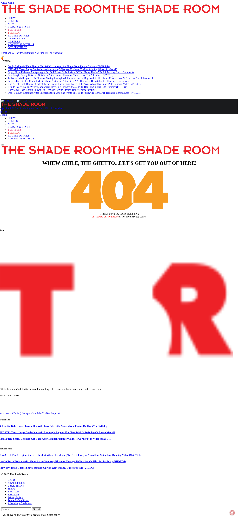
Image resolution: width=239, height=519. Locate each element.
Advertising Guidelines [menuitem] (20, 503)
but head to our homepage (105, 216)
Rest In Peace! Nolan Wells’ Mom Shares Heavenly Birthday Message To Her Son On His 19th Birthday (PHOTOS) (68, 87)
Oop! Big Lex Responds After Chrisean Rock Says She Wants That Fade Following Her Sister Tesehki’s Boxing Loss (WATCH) (74, 92)
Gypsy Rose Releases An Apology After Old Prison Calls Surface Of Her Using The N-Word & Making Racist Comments (71, 72)
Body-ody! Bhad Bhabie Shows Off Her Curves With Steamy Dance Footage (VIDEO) (53, 89)
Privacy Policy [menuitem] (15, 497)
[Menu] (3, 56)
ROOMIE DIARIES (18, 35)
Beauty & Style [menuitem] (16, 485)
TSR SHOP (14, 32)
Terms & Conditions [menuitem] (18, 500)
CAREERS (14, 41)
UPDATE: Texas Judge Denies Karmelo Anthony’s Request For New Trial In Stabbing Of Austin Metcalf (62, 69)
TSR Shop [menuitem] (13, 494)
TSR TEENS (15, 29)
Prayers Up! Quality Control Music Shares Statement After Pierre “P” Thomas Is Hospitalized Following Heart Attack (68, 81)
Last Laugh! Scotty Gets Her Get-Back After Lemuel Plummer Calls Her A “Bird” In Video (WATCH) (60, 75)
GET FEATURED (17, 47)
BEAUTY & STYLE (19, 26)
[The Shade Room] (17, 101)
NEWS (11, 23)
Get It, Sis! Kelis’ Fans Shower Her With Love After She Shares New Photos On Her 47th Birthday (59, 66)
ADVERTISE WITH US (21, 44)
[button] (7, 2)
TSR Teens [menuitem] (13, 491)
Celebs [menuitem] (11, 479)
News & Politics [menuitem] (16, 482)
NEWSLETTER (16, 38)
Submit (36, 509)
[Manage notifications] (232, 512)
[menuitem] (123, 479)
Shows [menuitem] (11, 488)
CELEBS (13, 21)
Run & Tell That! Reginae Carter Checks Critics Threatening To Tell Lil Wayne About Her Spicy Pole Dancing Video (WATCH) (74, 84)
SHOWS (12, 18)
